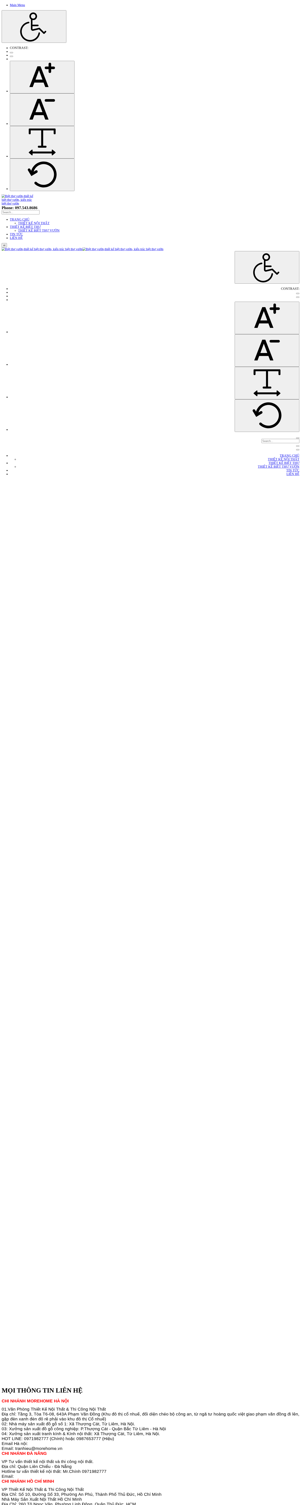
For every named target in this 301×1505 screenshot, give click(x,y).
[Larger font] (42, 77)
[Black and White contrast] (11, 56)
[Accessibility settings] (34, 26)
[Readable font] (42, 142)
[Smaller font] (42, 109)
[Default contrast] (11, 52)
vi (4, 245)
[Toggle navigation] (297, 446)
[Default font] (42, 175)
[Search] (297, 438)
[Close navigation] (297, 449)
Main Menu (17, 5)
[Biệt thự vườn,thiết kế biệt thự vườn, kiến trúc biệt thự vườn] (17, 203)
